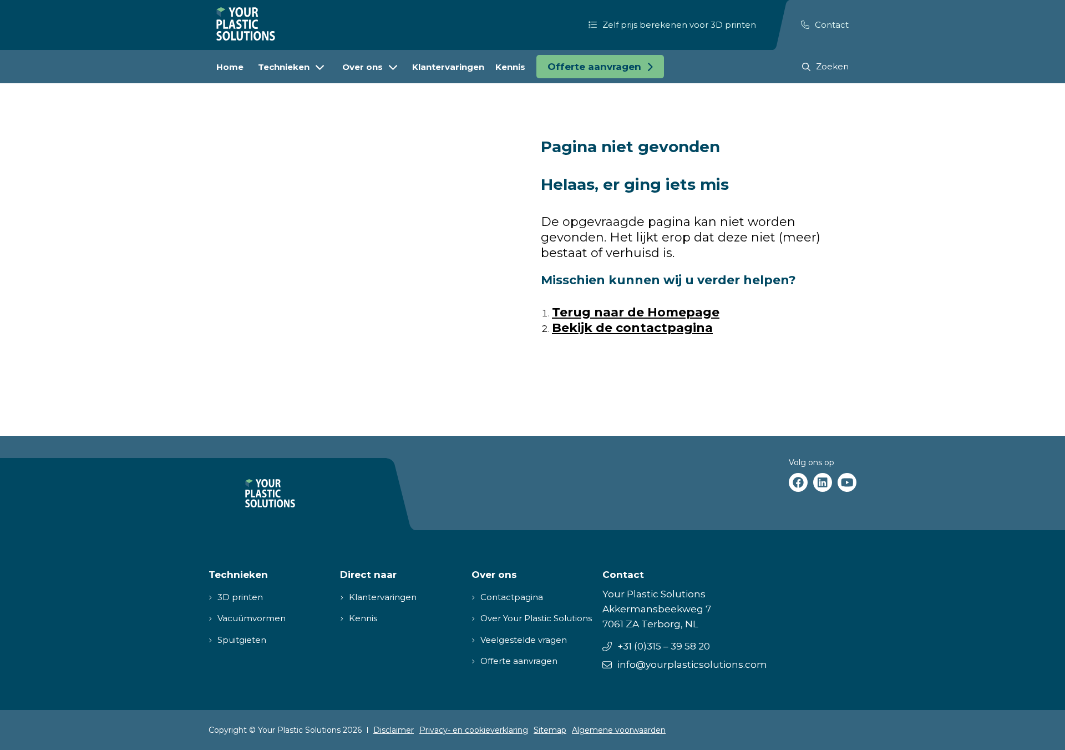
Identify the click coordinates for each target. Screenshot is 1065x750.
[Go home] (245, 24)
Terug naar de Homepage (635, 312)
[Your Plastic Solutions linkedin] (822, 482)
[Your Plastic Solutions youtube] (847, 482)
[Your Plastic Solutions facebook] (798, 482)
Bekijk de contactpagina (632, 327)
